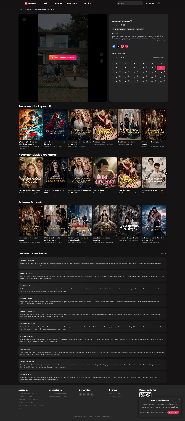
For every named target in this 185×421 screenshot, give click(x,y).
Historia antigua (122, 240)
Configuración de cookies (146, 412)
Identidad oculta (147, 147)
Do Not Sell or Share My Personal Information (32, 405)
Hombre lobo (47, 195)
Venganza (131, 29)
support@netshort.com (58, 393)
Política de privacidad (26, 396)
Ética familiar (108, 193)
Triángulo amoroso (119, 29)
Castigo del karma (24, 147)
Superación (121, 144)
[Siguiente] (166, 173)
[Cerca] (179, 399)
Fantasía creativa (24, 193)
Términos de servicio (26, 393)
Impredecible (110, 243)
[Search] (119, 3)
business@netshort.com (58, 396)
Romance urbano (158, 147)
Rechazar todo (160, 412)
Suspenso (140, 29)
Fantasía (59, 243)
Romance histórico (160, 193)
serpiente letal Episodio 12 (44, 9)
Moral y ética (109, 144)
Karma (70, 147)
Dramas (28, 9)
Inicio (20, 9)
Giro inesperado (147, 243)
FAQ (20, 408)
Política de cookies (173, 407)
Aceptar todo (173, 412)
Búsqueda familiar (148, 193)
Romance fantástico (50, 243)
